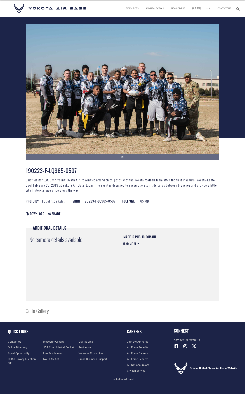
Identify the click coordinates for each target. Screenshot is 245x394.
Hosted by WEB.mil (122, 379)
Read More (130, 244)
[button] (6, 8)
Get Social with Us (187, 340)
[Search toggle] (238, 9)
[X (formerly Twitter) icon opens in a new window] (194, 346)
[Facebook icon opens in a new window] (176, 346)
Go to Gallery (37, 310)
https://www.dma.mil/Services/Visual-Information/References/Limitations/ (164, 271)
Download (36, 213)
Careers (134, 331)
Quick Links (18, 331)
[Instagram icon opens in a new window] (185, 346)
